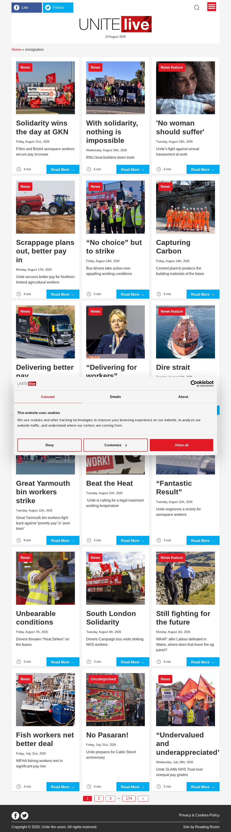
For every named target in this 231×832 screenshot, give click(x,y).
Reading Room (207, 827)
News (25, 67)
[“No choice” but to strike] (116, 237)
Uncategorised (103, 679)
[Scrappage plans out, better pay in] (45, 237)
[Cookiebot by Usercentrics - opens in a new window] (194, 383)
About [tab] (183, 397)
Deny (50, 445)
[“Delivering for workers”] (116, 358)
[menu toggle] (211, 6)
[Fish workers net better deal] (45, 730)
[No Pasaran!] (116, 730)
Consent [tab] (48, 397)
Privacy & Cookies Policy (199, 815)
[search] (196, 7)
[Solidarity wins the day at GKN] (45, 115)
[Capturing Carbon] (185, 237)
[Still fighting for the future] (185, 606)
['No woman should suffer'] (185, 115)
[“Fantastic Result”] (185, 481)
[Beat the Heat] (116, 481)
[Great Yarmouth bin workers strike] (45, 481)
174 (129, 798)
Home (16, 49)
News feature (172, 67)
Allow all (181, 445)
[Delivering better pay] (45, 358)
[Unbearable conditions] (45, 606)
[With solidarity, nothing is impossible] (116, 115)
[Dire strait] (185, 358)
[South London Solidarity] (116, 606)
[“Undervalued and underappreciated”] (185, 730)
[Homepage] (115, 24)
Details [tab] (115, 397)
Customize (112, 445)
